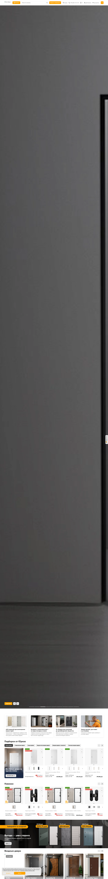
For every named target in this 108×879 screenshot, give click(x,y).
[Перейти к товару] (34, 763)
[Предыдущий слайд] (25, 757)
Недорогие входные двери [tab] (43, 745)
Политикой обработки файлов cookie (27, 870)
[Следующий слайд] (42, 757)
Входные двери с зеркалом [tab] (59, 745)
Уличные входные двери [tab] (74, 745)
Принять (19, 873)
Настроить (8, 873)
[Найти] (47, 2)
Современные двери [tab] (20, 745)
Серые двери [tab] (31, 745)
